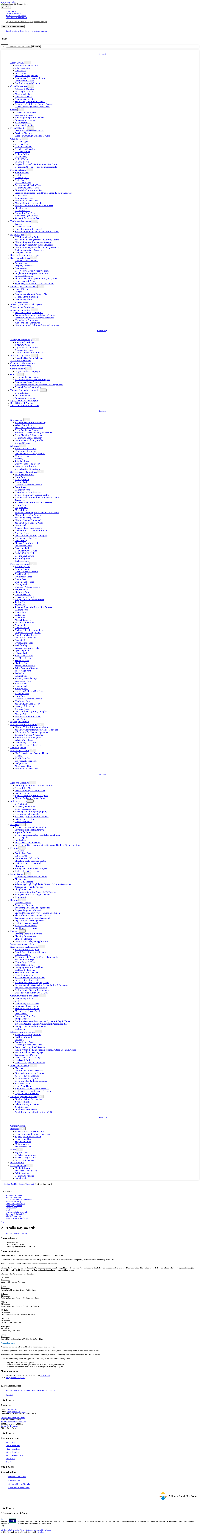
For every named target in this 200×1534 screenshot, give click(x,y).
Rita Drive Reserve (24, 655)
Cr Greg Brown (22, 162)
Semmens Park (22, 660)
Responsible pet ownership (27, 814)
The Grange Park (23, 671)
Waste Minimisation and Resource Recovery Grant (39, 384)
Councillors (15, 139)
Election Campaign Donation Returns (32, 136)
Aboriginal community (21, 339)
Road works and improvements (24, 255)
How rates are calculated (26, 260)
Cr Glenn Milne (22, 151)
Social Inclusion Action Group (24, 405)
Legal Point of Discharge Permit (30, 920)
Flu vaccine (20, 879)
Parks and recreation (20, 564)
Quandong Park (22, 548)
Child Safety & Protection (27, 871)
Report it (14, 1129)
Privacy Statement (26, 1530)
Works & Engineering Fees (27, 218)
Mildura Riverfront (12, 1452)
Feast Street (20, 487)
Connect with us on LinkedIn (19, 1484)
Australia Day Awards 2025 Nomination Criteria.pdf (30, 1390)
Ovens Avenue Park (24, 643)
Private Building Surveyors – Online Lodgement (37, 913)
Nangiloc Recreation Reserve (28, 528)
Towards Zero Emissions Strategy (31, 987)
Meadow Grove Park (24, 622)
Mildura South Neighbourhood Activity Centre (37, 239)
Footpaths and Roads (24, 1042)
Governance (20, 70)
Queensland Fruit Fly (25, 1016)
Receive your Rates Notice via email (32, 271)
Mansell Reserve (23, 510)
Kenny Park (20, 505)
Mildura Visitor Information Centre (31, 727)
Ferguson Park (21, 589)
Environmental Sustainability (24, 947)
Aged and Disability (19, 783)
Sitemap (48, 1530)
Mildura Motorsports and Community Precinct (37, 247)
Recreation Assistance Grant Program (32, 379)
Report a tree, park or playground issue (33, 1134)
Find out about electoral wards (29, 130)
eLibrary (19, 458)
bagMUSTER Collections (27, 1093)
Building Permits (23, 902)
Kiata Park (20, 719)
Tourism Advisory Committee (29, 312)
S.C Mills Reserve (23, 658)
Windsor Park (21, 683)
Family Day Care (23, 853)
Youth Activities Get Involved (29, 1099)
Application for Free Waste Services (32, 1088)
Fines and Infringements (26, 75)
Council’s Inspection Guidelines (30, 1062)
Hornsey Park (21, 688)
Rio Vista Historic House (26, 761)
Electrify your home (24, 975)
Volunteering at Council (26, 120)
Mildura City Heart (12, 1449)
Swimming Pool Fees (25, 213)
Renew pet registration (25, 809)
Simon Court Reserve (25, 665)
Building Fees (21, 175)
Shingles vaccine (23, 889)
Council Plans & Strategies (27, 297)
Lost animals (21, 804)
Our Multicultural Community (29, 83)
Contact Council (18, 1126)
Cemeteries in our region (22, 944)
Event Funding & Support (27, 377)
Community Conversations (23, 363)
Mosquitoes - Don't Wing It (28, 1011)
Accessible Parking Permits (28, 1034)
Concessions (21, 268)
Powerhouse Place (23, 545)
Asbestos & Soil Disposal (27, 1076)
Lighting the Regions (25, 970)
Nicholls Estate (22, 627)
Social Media (21, 1178)
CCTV (18, 1001)
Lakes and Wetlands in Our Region (31, 993)
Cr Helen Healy (22, 144)
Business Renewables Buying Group (32, 982)
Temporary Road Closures (27, 1055)
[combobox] (13, 26)
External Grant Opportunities (28, 387)
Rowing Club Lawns (24, 556)
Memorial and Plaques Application (31, 941)
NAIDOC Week (22, 345)
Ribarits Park (21, 653)
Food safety (20, 840)
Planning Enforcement (25, 936)
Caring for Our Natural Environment (32, 990)
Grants (13, 374)
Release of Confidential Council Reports (34, 104)
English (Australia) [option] (26, 31)
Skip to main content (8, 2)
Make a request (22, 1144)
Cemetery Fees (22, 177)
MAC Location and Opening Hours (31, 753)
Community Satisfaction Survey (30, 78)
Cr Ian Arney (21, 156)
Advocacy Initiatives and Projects (26, 304)
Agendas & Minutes (24, 89)
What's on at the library (26, 448)
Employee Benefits (24, 125)
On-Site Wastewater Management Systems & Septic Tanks (42, 1021)
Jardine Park (21, 602)
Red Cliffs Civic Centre (26, 551)
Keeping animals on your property (31, 811)
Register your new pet (25, 806)
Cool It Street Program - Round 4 (30, 952)
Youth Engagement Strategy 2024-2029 (33, 1112)
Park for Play (21, 540)
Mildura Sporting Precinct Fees (29, 203)
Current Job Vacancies (25, 112)
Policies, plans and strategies (24, 286)
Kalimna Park (21, 610)
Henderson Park (22, 490)
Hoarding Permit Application (28, 1044)
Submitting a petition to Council (30, 101)
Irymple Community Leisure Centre (32, 495)
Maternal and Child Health (27, 858)
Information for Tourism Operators (31, 732)
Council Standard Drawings (28, 1057)
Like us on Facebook (16, 1480)
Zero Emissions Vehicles (26, 972)
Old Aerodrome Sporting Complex (31, 535)
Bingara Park (21, 686)
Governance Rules (23, 96)
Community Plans (23, 299)
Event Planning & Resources (28, 435)
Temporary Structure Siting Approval (32, 918)
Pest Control (21, 1013)
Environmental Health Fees (28, 185)
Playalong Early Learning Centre (30, 861)
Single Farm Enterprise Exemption (31, 273)
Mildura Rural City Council (14, 1184)
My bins (19, 1068)
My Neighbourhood (19, 721)
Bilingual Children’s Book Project (31, 868)
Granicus (41, 1532)
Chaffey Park (21, 482)
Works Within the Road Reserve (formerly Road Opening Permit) (46, 1050)
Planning (14, 931)
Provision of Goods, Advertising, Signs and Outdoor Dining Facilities (47, 845)
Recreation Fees (22, 210)
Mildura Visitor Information (23, 724)
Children (14, 848)
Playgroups (20, 866)
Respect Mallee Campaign (27, 371)
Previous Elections (24, 133)
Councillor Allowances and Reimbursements (36, 167)
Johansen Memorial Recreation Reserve (33, 502)
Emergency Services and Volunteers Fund (34, 283)
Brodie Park (20, 579)
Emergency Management (26, 1006)
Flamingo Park (22, 592)
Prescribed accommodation (28, 842)
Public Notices (22, 1173)
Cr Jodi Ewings (22, 159)
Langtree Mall (21, 507)
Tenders (18, 224)
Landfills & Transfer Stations (29, 1070)
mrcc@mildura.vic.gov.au (15, 1378)
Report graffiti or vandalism (28, 1136)
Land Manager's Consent (26, 928)
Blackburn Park (22, 574)
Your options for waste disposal (30, 1073)
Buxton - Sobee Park (24, 582)
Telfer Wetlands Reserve (26, 668)
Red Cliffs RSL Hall (24, 553)
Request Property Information (29, 910)
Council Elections (18, 128)
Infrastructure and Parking (22, 1032)
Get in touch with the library (28, 469)
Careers (13, 109)
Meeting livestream (24, 91)
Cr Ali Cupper (21, 141)
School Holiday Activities (27, 1104)
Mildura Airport (11, 1442)
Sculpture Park (22, 763)
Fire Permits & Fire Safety (27, 1008)
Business (14, 824)
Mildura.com (10, 1459)
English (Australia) (26, 22)
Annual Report (22, 289)
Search (3, 46)
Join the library (22, 461)
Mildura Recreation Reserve (28, 515)
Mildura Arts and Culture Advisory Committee (37, 325)
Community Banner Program (28, 438)
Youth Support (21, 1107)
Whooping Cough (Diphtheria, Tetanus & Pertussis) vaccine (43, 884)
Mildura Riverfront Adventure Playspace (34, 245)
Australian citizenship (20, 360)
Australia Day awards (20, 355)
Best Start (19, 850)
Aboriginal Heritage (24, 342)
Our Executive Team (24, 80)
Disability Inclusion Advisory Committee (34, 317)
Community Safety (24, 998)
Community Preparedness (27, 1003)
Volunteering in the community (25, 390)
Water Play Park (22, 558)
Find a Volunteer (22, 395)
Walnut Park (21, 676)
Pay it (13, 1149)
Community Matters (24, 1176)
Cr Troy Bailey (22, 154)
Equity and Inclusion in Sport (24, 400)
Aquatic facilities (23, 832)
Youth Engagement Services (23, 1096)
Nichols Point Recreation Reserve (31, 530)
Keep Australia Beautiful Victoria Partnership (36, 957)
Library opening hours (25, 451)
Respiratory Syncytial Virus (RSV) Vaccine (35, 892)
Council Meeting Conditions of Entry (32, 106)
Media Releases (22, 1168)
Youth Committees (24, 1102)
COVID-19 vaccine (24, 882)
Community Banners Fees (27, 188)
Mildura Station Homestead (28, 520)
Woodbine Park (22, 693)
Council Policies (22, 302)
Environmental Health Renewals (30, 830)
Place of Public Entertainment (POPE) (33, 915)
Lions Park (20, 617)
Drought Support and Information (31, 1026)
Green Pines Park (23, 594)
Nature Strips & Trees (25, 962)
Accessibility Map (23, 788)
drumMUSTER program (26, 1078)
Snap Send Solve (23, 1141)
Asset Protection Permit (26, 925)
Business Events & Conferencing (30, 422)
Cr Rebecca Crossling (25, 149)
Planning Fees (21, 208)
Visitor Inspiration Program (28, 737)
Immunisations (17, 874)
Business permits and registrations (31, 827)
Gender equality (17, 369)
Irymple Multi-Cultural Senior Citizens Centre (37, 497)
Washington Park (23, 681)
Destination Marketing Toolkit (29, 440)
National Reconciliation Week (29, 352)
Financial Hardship (24, 276)
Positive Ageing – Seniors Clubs (30, 790)
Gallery (18, 756)
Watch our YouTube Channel (19, 1488)
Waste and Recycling (20, 1065)
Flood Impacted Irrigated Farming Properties (36, 278)
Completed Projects (24, 252)
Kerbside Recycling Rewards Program (33, 1091)
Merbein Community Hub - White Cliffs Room (37, 512)
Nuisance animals (23, 821)
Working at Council (24, 115)
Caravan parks (21, 837)
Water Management (24, 965)
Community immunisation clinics (31, 876)
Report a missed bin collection (29, 1131)
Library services (22, 456)
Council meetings (18, 86)
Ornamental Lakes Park (26, 538)
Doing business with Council (28, 229)
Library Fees (21, 195)
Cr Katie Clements (23, 146)
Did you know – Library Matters (30, 453)
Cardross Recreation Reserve (28, 484)
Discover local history (25, 466)
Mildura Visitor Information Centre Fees (34, 205)
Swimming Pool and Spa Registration (32, 908)
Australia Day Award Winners (29, 358)
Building (14, 900)
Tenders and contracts (20, 221)
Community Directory (20, 366)
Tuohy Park (20, 673)
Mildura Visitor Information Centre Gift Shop (36, 730)
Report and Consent (24, 905)
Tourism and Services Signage (29, 1052)
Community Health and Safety (24, 996)
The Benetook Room (24, 474)
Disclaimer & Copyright (10, 1530)
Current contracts (23, 226)
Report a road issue (24, 1139)
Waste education (22, 1083)
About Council (17, 63)
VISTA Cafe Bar (22, 758)
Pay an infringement (24, 1160)
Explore (102, 411)
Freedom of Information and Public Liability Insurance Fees (43, 193)
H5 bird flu (20, 1029)
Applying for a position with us (29, 117)
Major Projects (17, 234)
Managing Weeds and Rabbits (29, 967)
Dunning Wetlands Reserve (27, 587)
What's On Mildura (24, 425)
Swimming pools (18, 747)
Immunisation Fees (24, 198)
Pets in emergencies (24, 819)
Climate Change (22, 954)
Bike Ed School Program (22, 403)
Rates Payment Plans (25, 281)
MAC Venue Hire (23, 766)
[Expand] (9, 59)
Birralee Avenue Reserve (26, 571)
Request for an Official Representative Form (36, 164)
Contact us (102, 1117)
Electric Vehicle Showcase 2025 (30, 977)
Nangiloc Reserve (23, 625)
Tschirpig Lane (22, 561)
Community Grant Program (28, 382)
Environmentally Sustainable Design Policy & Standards (41, 985)
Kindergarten (21, 856)
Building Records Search (26, 923)
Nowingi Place (22, 533)
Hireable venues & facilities (23, 472)
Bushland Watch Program (27, 949)
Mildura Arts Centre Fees (27, 200)
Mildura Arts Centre (19, 750)
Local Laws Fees (23, 182)
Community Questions (25, 99)
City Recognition (23, 68)
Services (102, 774)
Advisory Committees (20, 310)
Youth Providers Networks (27, 1109)
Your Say (9, 1462)
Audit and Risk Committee (27, 323)
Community (102, 331)
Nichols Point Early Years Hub (29, 250)
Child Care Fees (22, 180)
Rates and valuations (20, 258)
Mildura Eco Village (24, 959)
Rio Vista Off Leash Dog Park (29, 691)
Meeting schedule (23, 94)
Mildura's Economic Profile (28, 65)
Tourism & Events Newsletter (29, 427)
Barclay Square (22, 479)
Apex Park (20, 477)
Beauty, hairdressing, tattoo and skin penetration (37, 835)
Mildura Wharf (22, 525)
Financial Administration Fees (29, 190)
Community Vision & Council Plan (31, 294)
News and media (18, 1165)
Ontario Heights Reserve (26, 635)
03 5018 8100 (45, 1376)
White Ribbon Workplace (22, 307)
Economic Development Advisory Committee (36, 315)
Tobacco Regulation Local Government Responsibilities (41, 1024)
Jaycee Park (20, 500)
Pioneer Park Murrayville (27, 543)
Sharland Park (21, 663)
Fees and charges (18, 170)
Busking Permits (23, 443)
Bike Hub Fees (22, 172)
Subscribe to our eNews (26, 1170)
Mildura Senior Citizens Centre (29, 523)
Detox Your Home (23, 1086)
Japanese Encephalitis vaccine (29, 887)
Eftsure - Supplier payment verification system (37, 231)
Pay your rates (21, 263)
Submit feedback (23, 1146)
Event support (16, 420)
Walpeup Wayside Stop (26, 678)
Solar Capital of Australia (27, 980)
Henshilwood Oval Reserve (28, 492)
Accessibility (39, 1530)
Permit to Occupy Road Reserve (30, 1047)
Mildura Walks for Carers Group (30, 798)
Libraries (14, 446)
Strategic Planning (23, 939)
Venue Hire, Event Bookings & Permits (33, 432)
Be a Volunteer (22, 393)
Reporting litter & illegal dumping (31, 1081)
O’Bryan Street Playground (28, 632)
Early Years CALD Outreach (28, 863)
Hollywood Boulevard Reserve (29, 599)
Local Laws (20, 73)
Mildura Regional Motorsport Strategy (33, 242)
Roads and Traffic (23, 1060)
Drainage (19, 1039)
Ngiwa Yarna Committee (26, 320)
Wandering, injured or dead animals (31, 816)
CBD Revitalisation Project (28, 237)
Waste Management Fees (26, 215)
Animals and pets (18, 801)
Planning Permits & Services (28, 934)
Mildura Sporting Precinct (27, 517)
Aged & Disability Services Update (31, 795)
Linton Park (20, 615)
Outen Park (20, 640)
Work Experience (23, 122)
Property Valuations (24, 265)
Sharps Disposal (22, 1019)
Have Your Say (17, 1162)
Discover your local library (27, 464)
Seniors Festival (22, 793)
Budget (18, 291)
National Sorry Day (24, 350)
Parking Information (24, 1037)
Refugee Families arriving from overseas (34, 894)
